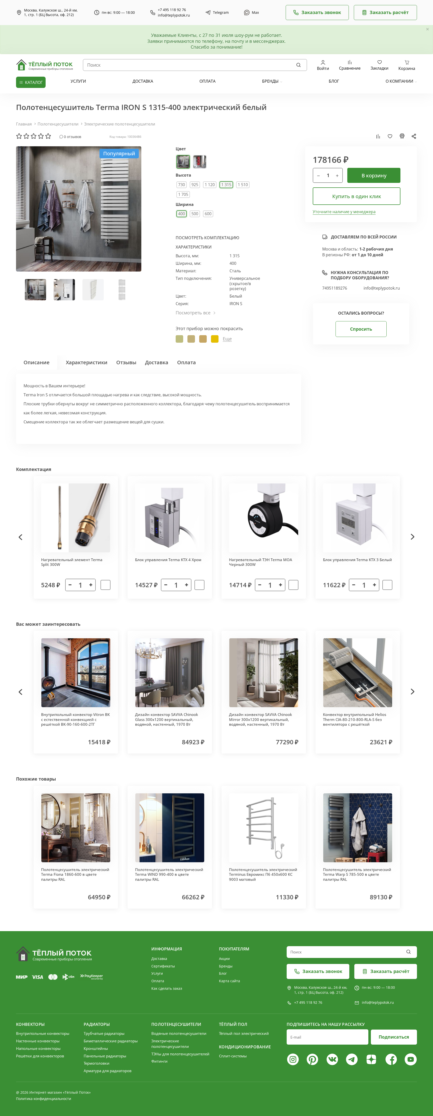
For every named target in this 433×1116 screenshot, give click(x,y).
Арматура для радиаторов (108, 1070)
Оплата (186, 362)
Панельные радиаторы (105, 1055)
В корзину (374, 175)
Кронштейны (96, 1048)
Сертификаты (163, 966)
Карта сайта (229, 980)
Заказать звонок (321, 12)
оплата (207, 81)
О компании (399, 81)
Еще (227, 339)
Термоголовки (97, 1063)
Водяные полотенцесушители (178, 1033)
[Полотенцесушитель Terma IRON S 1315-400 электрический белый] (78, 209)
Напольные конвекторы (38, 1048)
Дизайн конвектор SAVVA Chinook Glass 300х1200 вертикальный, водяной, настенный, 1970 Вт (166, 719)
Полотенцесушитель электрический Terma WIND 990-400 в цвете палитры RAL (169, 874)
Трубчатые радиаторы (104, 1033)
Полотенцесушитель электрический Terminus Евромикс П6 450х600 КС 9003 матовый (263, 874)
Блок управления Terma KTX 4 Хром (168, 559)
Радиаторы (97, 1024)
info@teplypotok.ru (174, 15)
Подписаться (394, 1037)
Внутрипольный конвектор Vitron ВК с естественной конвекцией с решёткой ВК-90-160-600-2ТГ (75, 719)
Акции (224, 958)
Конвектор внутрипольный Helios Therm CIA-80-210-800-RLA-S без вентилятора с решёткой (354, 719)
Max (255, 12)
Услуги (157, 973)
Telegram (221, 12)
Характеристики (86, 362)
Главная (24, 124)
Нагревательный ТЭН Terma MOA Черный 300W (260, 562)
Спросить (361, 329)
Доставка (156, 362)
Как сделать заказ (166, 988)
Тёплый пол (233, 1024)
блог (334, 81)
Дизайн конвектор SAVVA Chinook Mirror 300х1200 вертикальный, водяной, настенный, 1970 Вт (260, 719)
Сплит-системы (233, 1055)
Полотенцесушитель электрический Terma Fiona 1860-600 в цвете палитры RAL (75, 874)
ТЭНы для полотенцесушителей (180, 1053)
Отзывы (126, 362)
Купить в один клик (356, 196)
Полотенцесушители (58, 124)
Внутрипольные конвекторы (42, 1033)
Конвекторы (30, 1024)
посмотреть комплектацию (207, 237)
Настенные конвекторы (38, 1040)
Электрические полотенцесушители (119, 124)
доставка (143, 81)
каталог (34, 82)
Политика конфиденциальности (43, 1098)
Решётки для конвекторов (40, 1055)
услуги (78, 81)
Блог (223, 973)
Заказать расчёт (389, 12)
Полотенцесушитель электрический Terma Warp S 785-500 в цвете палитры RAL (357, 874)
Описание (37, 362)
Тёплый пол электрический (244, 1033)
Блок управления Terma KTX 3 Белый (357, 559)
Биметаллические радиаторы (111, 1040)
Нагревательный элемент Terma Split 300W (71, 562)
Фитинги (159, 1061)
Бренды (270, 81)
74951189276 (334, 288)
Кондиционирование (245, 1046)
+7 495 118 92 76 (172, 10)
